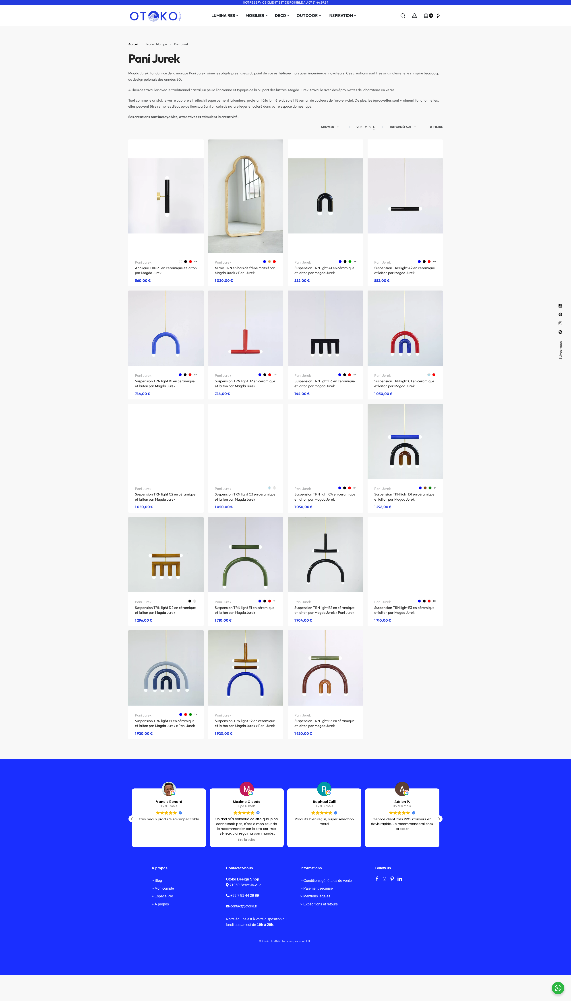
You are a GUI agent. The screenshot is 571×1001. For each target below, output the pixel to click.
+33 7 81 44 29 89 (244, 895)
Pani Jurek (143, 262)
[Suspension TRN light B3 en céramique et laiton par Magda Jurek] (325, 328)
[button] (439, 818)
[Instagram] (384, 878)
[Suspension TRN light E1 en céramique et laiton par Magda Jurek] (245, 554)
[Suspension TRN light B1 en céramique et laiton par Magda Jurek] (166, 328)
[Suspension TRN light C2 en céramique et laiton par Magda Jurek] (166, 441)
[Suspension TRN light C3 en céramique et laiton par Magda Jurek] (245, 441)
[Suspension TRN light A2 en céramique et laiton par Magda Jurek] (405, 196)
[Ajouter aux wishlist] (193, 150)
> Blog (157, 880)
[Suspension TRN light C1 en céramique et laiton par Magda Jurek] (405, 328)
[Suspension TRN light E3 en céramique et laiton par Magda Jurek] (405, 555)
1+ (435, 488)
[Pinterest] (392, 878)
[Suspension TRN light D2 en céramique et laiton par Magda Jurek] (166, 554)
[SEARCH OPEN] (402, 15)
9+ (195, 261)
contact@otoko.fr (243, 906)
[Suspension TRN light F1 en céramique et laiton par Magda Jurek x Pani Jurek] (166, 668)
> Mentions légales (315, 896)
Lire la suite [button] (246, 840)
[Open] (438, 15)
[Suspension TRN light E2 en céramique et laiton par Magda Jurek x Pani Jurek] (325, 554)
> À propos (160, 904)
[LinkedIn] (399, 878)
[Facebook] (377, 878)
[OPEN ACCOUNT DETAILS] (414, 15)
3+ (355, 261)
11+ (434, 261)
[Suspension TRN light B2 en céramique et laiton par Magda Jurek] (245, 328)
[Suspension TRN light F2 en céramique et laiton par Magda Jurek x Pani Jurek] (245, 668)
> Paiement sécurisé (316, 888)
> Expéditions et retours (319, 904)
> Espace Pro (162, 896)
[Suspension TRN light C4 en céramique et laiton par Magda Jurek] (325, 441)
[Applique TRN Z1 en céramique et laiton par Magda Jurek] (166, 196)
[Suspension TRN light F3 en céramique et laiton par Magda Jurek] (325, 668)
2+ (195, 714)
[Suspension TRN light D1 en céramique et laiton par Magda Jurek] (405, 441)
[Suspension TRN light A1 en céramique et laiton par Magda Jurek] (325, 196)
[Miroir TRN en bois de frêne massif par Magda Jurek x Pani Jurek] (245, 196)
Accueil (133, 44)
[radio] (180, 261)
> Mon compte (163, 888)
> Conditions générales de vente (326, 880)
